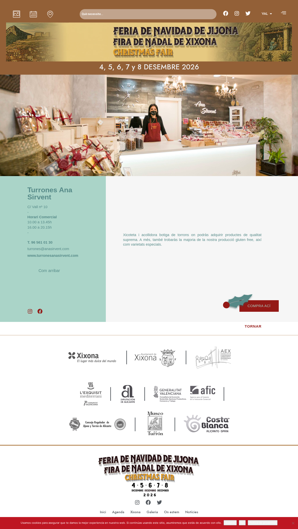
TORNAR (253, 326)
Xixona (135, 512)
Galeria (152, 512)
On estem (171, 512)
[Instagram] (237, 13)
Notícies (191, 512)
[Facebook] (226, 13)
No (242, 522)
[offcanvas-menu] (283, 12)
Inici (103, 512)
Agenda (118, 512)
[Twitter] (248, 13)
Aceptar (230, 522)
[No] (293, 523)
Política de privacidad (262, 522)
